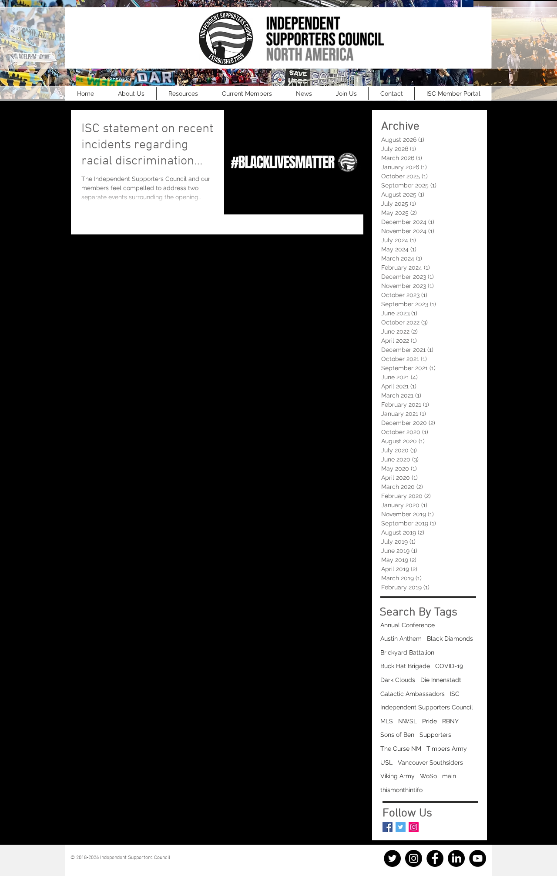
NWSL (407, 721)
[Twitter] (392, 858)
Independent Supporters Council (426, 707)
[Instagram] (414, 827)
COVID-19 (449, 665)
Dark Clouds (397, 679)
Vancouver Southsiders (430, 762)
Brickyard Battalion (407, 652)
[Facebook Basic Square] (388, 827)
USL (386, 762)
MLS (386, 721)
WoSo (428, 775)
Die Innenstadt (440, 679)
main (449, 775)
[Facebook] (434, 858)
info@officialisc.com (108, 864)
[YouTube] (477, 858)
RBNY (450, 721)
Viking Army (397, 775)
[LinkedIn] (456, 858)
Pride (429, 721)
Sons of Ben (397, 734)
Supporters (435, 734)
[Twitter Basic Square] (401, 827)
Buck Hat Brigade (405, 665)
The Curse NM (400, 748)
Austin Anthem (401, 638)
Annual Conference (407, 625)
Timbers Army (446, 748)
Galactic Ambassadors (412, 693)
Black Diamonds (450, 638)
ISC (455, 693)
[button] (131, 93)
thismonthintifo (401, 789)
